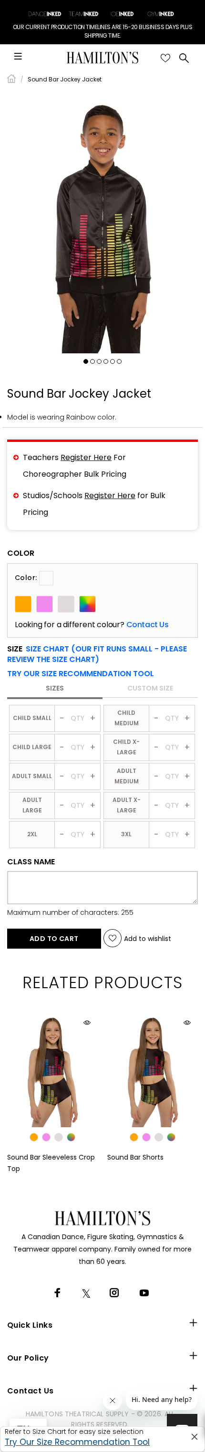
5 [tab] (112, 361)
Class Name (31, 862)
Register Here (86, 457)
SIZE (97, 654)
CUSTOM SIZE (150, 688)
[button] (80, 674)
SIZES (55, 688)
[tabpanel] (102, 222)
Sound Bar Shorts (135, 1157)
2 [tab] (92, 361)
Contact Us (147, 625)
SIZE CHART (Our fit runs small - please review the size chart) (97, 654)
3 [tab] (99, 361)
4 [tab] (105, 361)
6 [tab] (119, 361)
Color (20, 553)
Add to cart (54, 938)
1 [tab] (85, 361)
